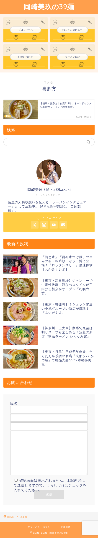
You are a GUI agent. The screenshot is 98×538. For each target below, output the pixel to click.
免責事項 (66, 527)
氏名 (14, 403)
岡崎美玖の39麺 (49, 6)
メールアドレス (23, 411)
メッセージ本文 (23, 428)
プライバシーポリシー (40, 527)
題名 (14, 420)
